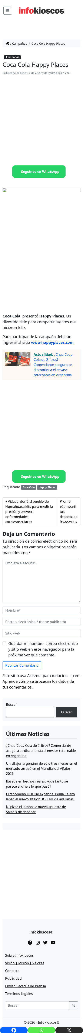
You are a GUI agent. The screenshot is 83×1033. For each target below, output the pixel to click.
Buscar (11, 704)
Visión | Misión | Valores (24, 963)
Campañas (19, 43)
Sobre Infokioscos (19, 955)
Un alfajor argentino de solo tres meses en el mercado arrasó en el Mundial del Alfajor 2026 (41, 768)
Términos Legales (19, 993)
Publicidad (13, 978)
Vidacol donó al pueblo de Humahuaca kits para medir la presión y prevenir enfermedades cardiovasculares (29, 511)
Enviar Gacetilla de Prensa (25, 986)
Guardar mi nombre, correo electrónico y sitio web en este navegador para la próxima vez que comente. (43, 649)
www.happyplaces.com (52, 342)
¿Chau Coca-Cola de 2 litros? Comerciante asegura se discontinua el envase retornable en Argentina (53, 364)
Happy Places (47, 487)
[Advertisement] (41, 120)
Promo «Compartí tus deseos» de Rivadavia (68, 511)
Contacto (12, 970)
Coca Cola (29, 487)
